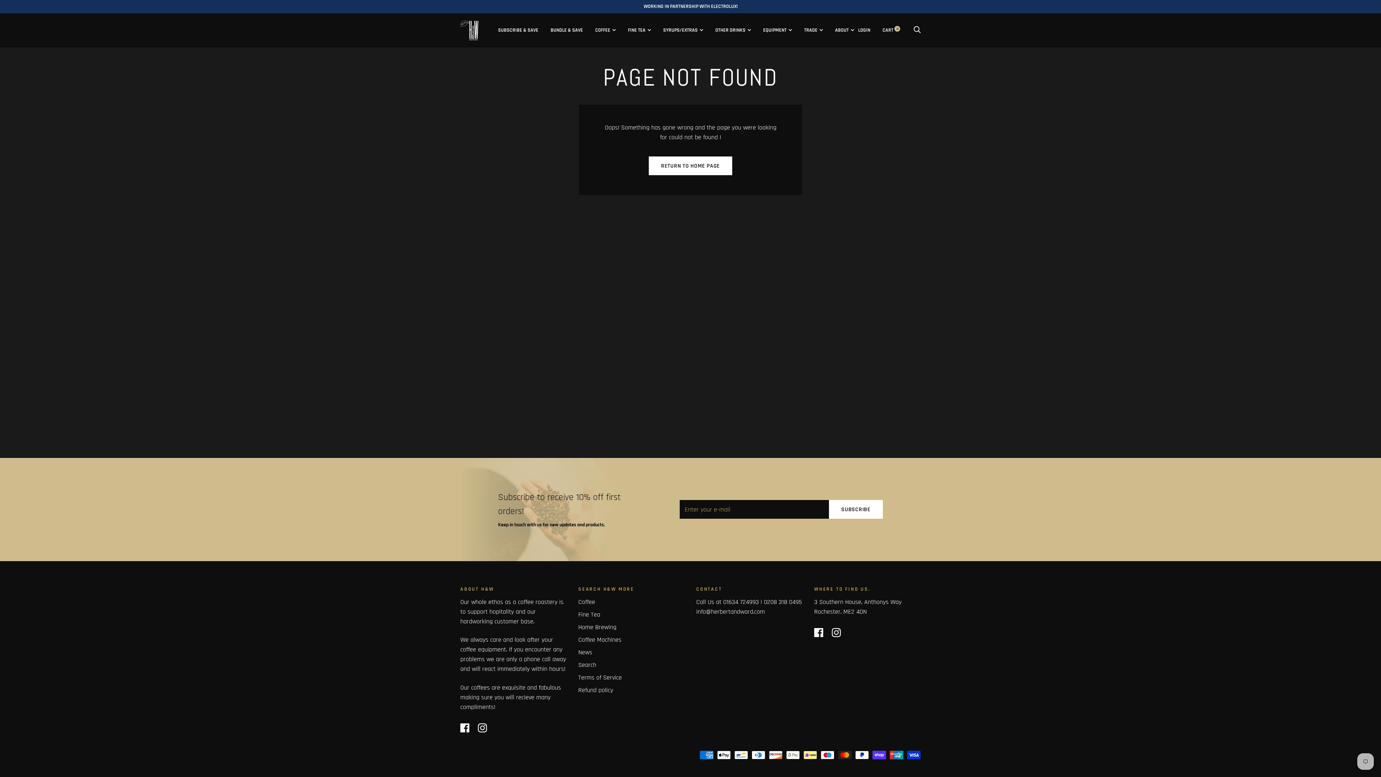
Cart (890, 30)
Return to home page (690, 166)
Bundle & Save (567, 30)
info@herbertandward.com (730, 612)
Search (587, 665)
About (842, 30)
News (585, 652)
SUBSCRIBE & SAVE (518, 30)
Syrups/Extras (680, 30)
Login (864, 30)
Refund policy (595, 690)
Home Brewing (597, 627)
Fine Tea (637, 30)
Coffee (602, 30)
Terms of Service (600, 677)
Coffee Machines (599, 640)
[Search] (917, 30)
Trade (810, 30)
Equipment (775, 30)
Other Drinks (730, 30)
